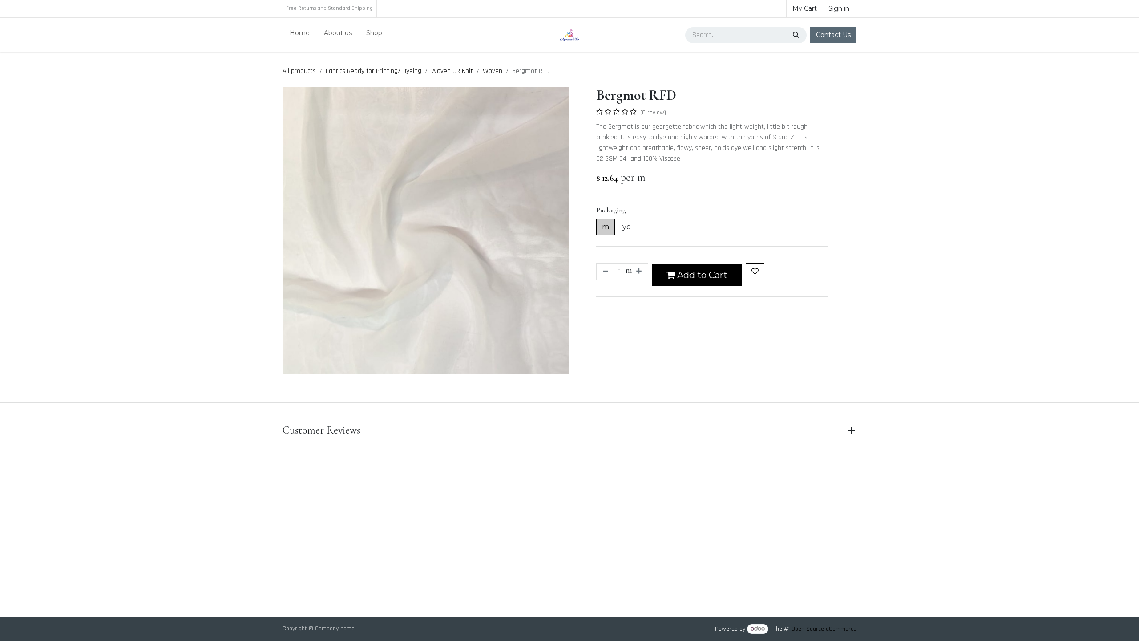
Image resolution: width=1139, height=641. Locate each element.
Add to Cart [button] (701, 275)
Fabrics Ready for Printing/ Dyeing (373, 71)
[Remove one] (605, 272)
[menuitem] (300, 35)
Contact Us (833, 35)
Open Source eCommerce (824, 629)
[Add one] (640, 272)
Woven (492, 71)
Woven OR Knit (452, 71)
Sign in (838, 8)
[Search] (797, 35)
